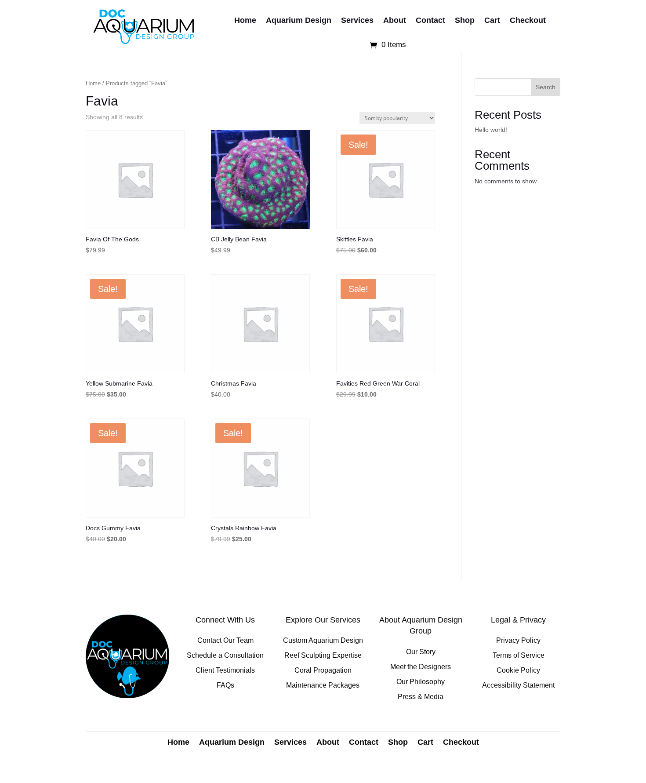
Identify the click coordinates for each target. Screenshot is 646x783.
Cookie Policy (518, 670)
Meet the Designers (420, 666)
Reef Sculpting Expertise (323, 655)
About (394, 20)
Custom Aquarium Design (323, 640)
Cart (492, 20)
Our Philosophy (420, 681)
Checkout (528, 20)
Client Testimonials (225, 670)
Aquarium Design (298, 20)
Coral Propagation (323, 670)
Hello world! (491, 129)
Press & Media (420, 696)
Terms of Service (518, 655)
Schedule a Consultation (225, 655)
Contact (430, 20)
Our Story (421, 652)
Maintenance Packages (322, 685)
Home (245, 20)
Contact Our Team (225, 640)
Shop (465, 20)
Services (357, 20)
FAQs (225, 685)
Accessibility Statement (518, 685)
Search (545, 87)
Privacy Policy (518, 640)
